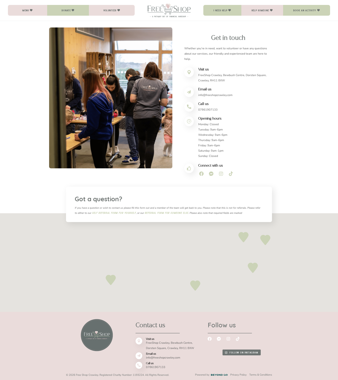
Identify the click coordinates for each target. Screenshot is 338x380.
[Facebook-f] (201, 173)
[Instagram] (221, 173)
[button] (27, 10)
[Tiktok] (231, 173)
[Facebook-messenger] (211, 173)
